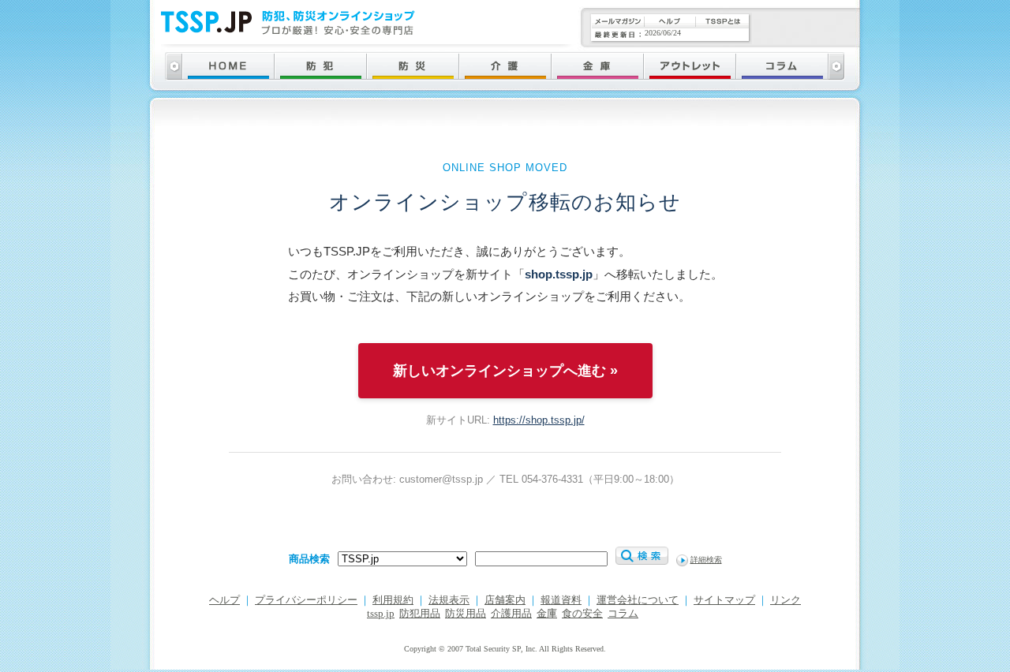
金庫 (547, 613)
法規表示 (448, 600)
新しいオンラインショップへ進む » (505, 371)
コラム (623, 613)
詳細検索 (706, 559)
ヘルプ (224, 600)
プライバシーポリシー (306, 600)
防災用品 (465, 613)
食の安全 (582, 613)
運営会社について (638, 600)
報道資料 (561, 600)
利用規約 (392, 600)
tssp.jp (381, 613)
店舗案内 (505, 600)
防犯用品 (419, 613)
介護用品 (511, 613)
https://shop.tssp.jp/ (539, 420)
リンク (785, 600)
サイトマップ (724, 600)
